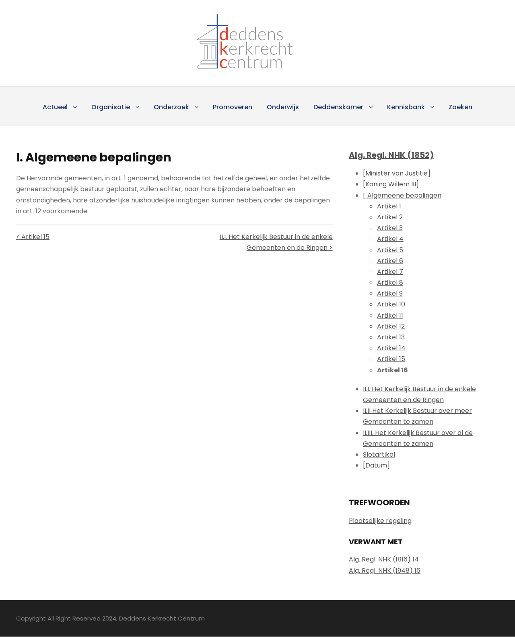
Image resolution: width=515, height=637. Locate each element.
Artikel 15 (391, 358)
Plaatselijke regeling (380, 520)
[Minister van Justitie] (397, 173)
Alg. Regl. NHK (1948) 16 (384, 570)
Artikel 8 (390, 282)
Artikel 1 (389, 206)
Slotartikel (379, 454)
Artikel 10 (391, 304)
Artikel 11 (390, 315)
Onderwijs (283, 107)
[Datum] (376, 465)
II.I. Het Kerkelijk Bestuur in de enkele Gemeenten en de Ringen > (276, 242)
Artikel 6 (390, 260)
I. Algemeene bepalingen (402, 195)
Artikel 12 (391, 326)
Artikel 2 (390, 217)
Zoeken (460, 107)
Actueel (55, 107)
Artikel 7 (390, 271)
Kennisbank (406, 107)
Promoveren (232, 107)
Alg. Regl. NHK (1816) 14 (384, 559)
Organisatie (110, 107)
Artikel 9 (390, 293)
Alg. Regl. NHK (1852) (391, 155)
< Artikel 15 (32, 236)
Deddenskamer (338, 107)
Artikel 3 (390, 228)
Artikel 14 (391, 348)
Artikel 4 (390, 238)
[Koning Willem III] (391, 184)
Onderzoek (171, 107)
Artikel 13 (391, 337)
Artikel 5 (390, 250)
